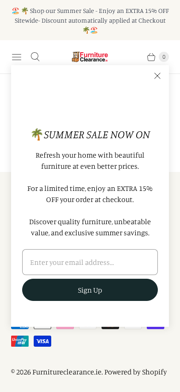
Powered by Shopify (135, 371)
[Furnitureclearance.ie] (90, 57)
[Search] (35, 57)
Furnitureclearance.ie (67, 371)
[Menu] (16, 57)
